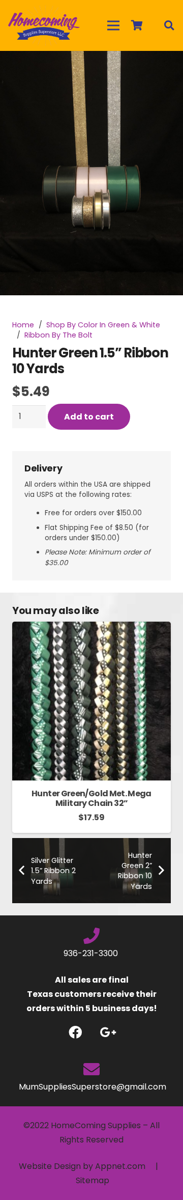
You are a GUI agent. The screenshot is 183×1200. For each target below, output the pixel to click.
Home (23, 325)
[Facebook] (75, 1032)
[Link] (44, 25)
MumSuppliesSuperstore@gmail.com (91, 1087)
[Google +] (108, 1032)
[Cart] (137, 25)
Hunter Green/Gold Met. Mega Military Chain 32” (91, 798)
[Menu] (113, 25)
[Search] (168, 25)
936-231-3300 (92, 953)
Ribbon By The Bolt (58, 335)
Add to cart (89, 417)
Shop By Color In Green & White (103, 325)
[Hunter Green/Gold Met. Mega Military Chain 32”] (91, 628)
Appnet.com (120, 1166)
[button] (166, 67)
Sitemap (92, 1180)
